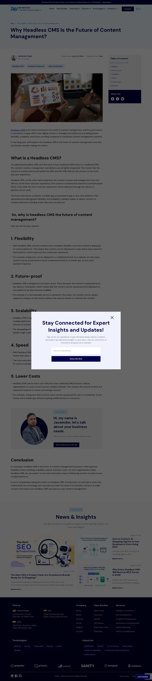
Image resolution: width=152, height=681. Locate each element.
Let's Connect (143, 677)
